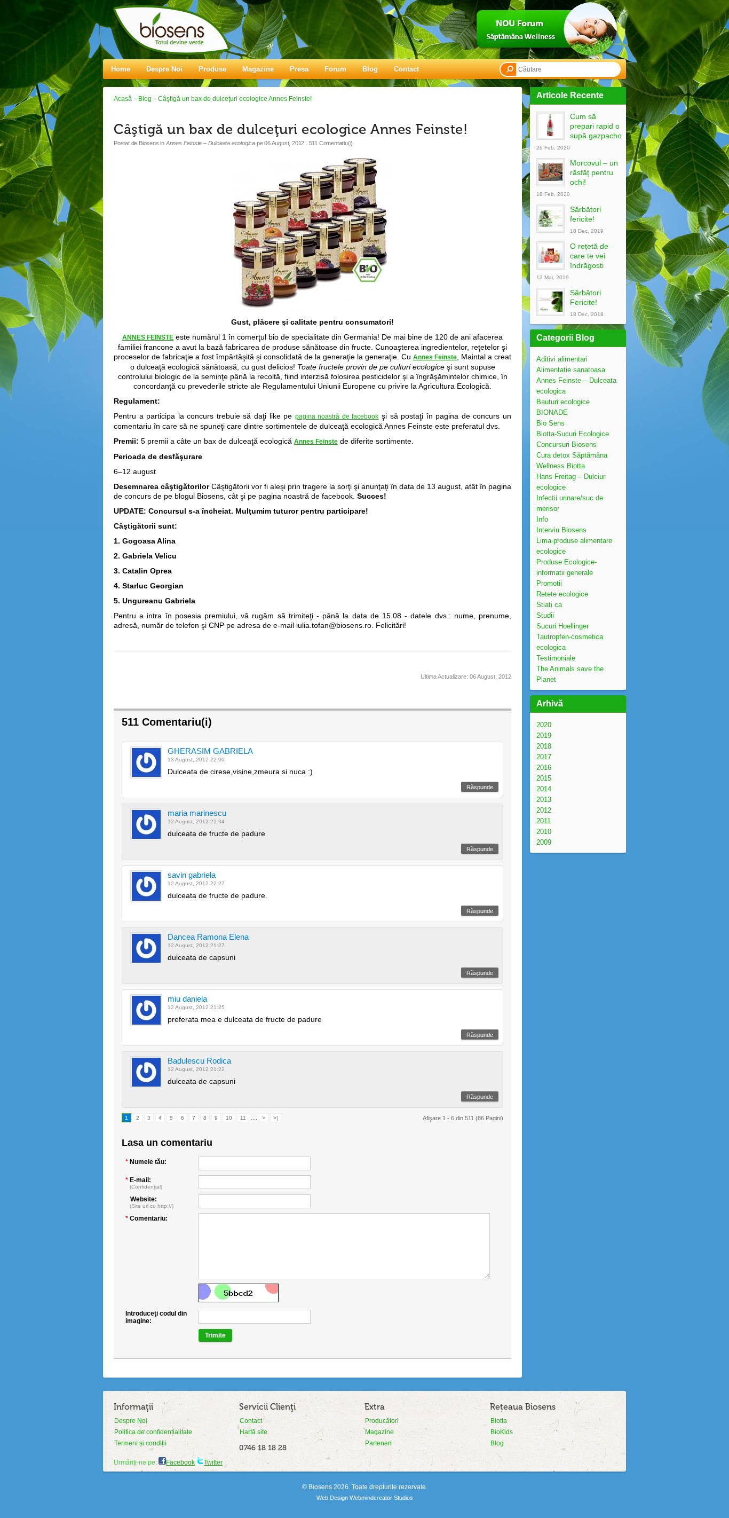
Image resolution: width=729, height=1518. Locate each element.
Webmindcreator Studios (381, 1498)
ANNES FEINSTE (147, 337)
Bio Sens (550, 423)
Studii (545, 615)
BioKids (501, 1432)
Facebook (180, 1462)
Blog (370, 69)
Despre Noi (164, 69)
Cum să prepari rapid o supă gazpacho (596, 126)
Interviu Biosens (561, 530)
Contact (406, 69)
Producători (382, 1421)
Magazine (258, 69)
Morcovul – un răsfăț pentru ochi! (594, 172)
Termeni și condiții (140, 1443)
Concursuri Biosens (566, 445)
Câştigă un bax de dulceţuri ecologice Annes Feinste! (235, 99)
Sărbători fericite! (585, 214)
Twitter (213, 1462)
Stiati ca (549, 605)
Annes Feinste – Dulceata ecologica (210, 143)
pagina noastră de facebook (337, 416)
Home (120, 69)
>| (275, 1118)
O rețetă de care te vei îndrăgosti (589, 256)
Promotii (549, 583)
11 (243, 1118)
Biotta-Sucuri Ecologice (572, 434)
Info (542, 519)
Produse (212, 69)
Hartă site (253, 1432)
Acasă (123, 99)
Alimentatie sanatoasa (570, 370)
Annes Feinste (435, 357)
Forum (335, 69)
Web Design (332, 1498)
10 (229, 1118)
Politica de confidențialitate (153, 1432)
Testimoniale (555, 658)
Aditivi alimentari (562, 359)
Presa (299, 69)
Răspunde (479, 787)
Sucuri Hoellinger (562, 626)
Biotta (498, 1421)
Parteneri (378, 1443)
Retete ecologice (562, 594)
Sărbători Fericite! (585, 297)
